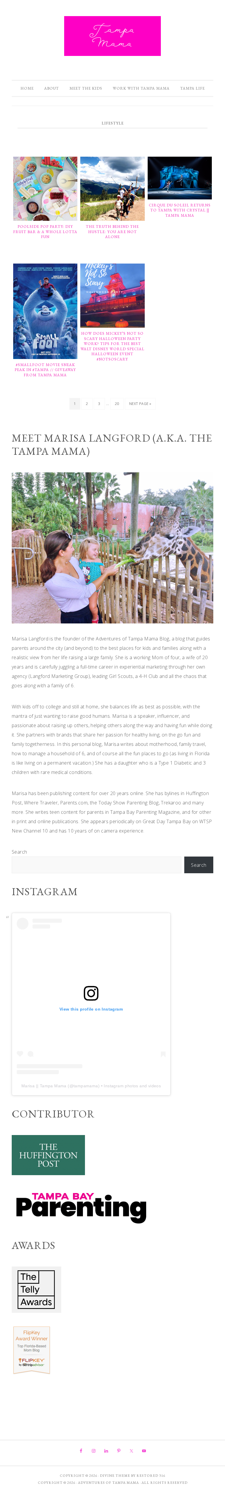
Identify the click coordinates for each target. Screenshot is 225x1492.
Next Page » (140, 405)
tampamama (86, 1085)
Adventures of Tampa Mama (112, 36)
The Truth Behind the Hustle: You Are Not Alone (112, 231)
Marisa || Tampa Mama (44, 1085)
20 (119, 405)
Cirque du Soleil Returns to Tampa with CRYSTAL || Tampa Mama (180, 210)
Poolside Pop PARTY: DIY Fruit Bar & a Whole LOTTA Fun (45, 231)
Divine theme (115, 1475)
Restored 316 (151, 1475)
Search (19, 852)
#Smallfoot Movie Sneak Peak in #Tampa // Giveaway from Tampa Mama (45, 369)
